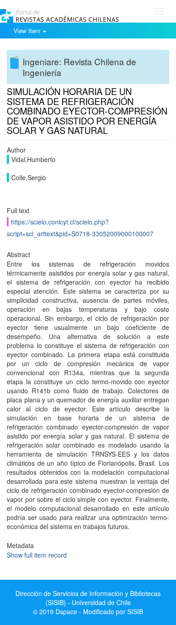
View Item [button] (28, 30)
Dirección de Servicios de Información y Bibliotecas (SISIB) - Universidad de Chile (88, 598)
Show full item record (37, 554)
